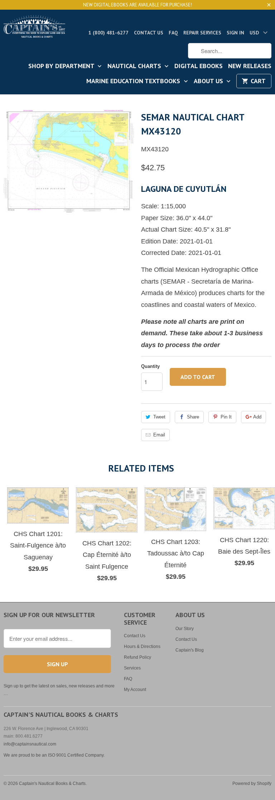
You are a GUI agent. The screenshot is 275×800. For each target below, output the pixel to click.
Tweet (159, 417)
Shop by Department (62, 66)
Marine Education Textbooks (134, 81)
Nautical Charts (135, 66)
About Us (209, 81)
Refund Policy (137, 657)
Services (132, 668)
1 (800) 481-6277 (108, 32)
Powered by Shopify (251, 783)
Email (159, 434)
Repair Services (202, 32)
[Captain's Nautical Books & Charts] (34, 28)
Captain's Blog (189, 650)
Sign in (235, 32)
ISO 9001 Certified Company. (76, 755)
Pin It (226, 417)
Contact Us (148, 32)
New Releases (249, 66)
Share (193, 417)
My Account (135, 689)
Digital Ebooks (198, 66)
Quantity (150, 366)
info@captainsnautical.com (30, 744)
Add (257, 417)
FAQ (173, 32)
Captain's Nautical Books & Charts (52, 783)
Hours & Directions (142, 646)
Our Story (184, 628)
